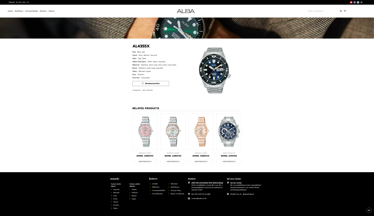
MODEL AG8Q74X (173, 155)
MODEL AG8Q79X (145, 155)
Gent (144, 90)
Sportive (231, 153)
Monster (150, 90)
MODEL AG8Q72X (201, 155)
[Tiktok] (358, 2)
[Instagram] (361, 2)
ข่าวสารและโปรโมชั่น (31, 11)
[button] (341, 11)
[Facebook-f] (354, 2)
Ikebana (142, 153)
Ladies (148, 153)
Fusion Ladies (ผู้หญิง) (135, 185)
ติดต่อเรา (52, 11)
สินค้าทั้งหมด (19, 11)
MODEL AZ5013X (229, 155)
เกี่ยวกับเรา (43, 11)
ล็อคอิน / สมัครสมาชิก (315, 11)
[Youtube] (351, 2)
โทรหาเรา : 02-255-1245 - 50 (19, 2)
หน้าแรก (10, 11)
